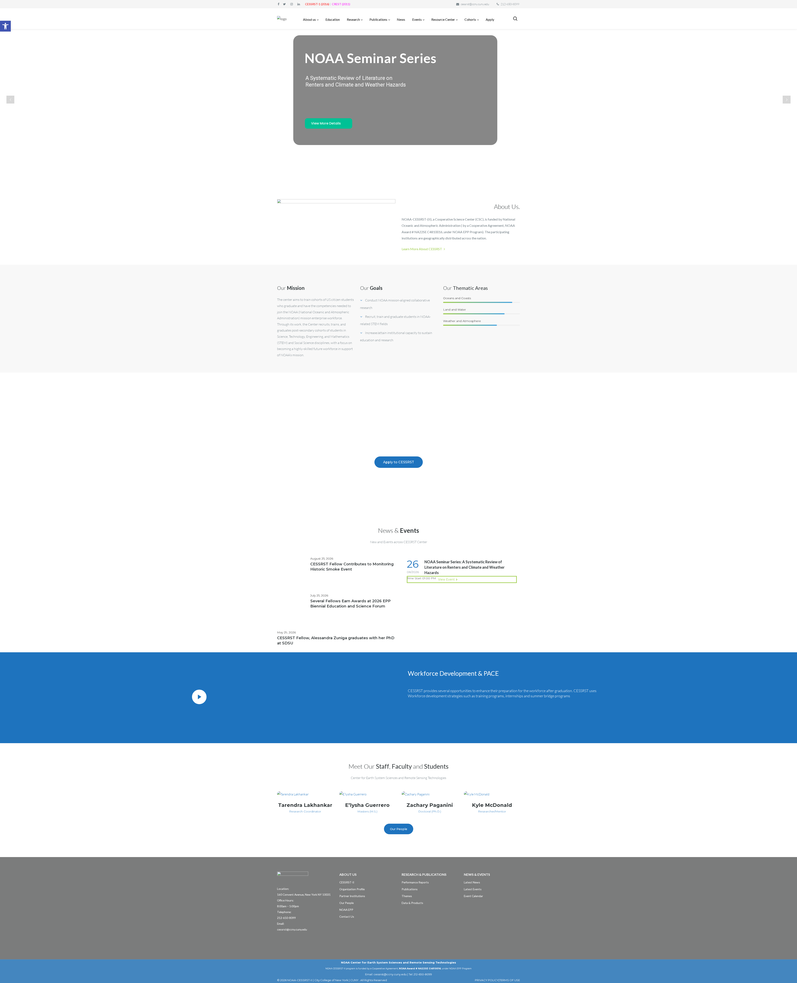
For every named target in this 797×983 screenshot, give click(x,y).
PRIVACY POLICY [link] (487, 980)
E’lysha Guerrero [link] (367, 805)
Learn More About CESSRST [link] (422, 249)
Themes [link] (407, 896)
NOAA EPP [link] (346, 909)
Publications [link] (410, 889)
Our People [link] (346, 903)
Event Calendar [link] (473, 896)
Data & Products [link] (412, 903)
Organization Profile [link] (352, 889)
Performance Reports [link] (415, 882)
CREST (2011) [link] (341, 4)
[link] (5, 26)
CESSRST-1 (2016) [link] (317, 4)
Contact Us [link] (346, 916)
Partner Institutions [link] (352, 896)
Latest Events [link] (473, 889)
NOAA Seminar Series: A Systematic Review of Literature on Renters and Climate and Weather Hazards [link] (464, 567)
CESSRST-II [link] (346, 882)
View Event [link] (446, 579)
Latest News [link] (472, 882)
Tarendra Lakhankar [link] (305, 805)
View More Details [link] (326, 123)
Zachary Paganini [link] (430, 805)
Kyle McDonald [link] (492, 805)
